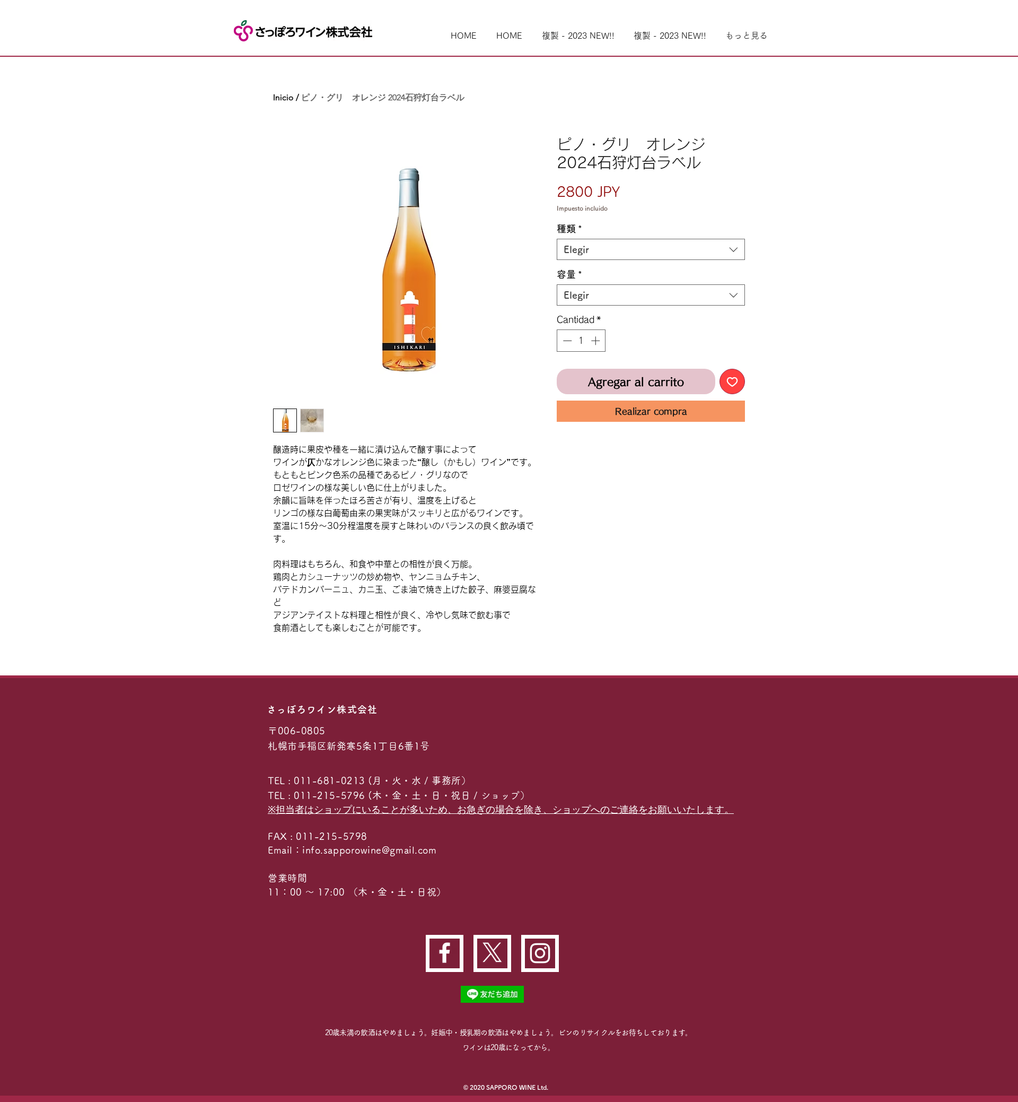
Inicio (283, 97)
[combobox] (651, 249)
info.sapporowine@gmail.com (369, 850)
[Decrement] (566, 340)
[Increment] (596, 340)
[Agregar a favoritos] (732, 381)
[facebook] (444, 952)
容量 (569, 274)
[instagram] (540, 953)
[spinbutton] (581, 340)
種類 (569, 228)
